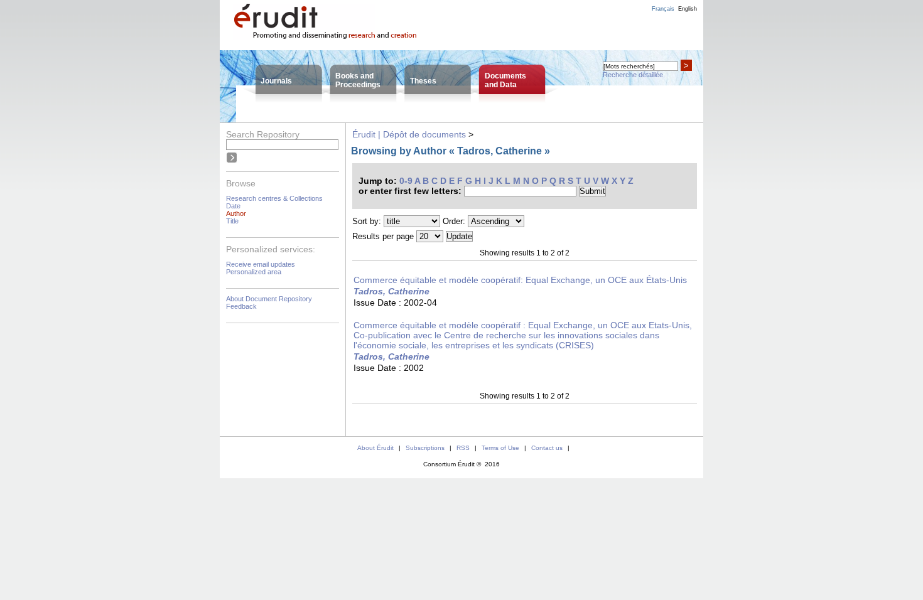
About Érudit (375, 447)
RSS (463, 447)
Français (663, 9)
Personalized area (253, 272)
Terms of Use (500, 447)
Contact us (547, 447)
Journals (276, 81)
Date (233, 206)
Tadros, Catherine (391, 291)
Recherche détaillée (633, 74)
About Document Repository (269, 299)
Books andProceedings (358, 80)
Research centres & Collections (274, 198)
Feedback (241, 306)
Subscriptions (425, 447)
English (687, 9)
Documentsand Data (505, 80)
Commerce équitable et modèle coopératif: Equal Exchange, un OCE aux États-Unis (520, 280)
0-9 (406, 181)
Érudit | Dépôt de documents (409, 134)
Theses (423, 81)
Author (236, 213)
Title (232, 221)
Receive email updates (260, 264)
